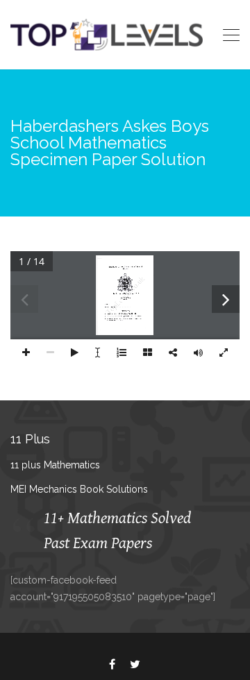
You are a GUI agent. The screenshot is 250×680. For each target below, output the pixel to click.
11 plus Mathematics (55, 464)
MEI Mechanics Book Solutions (79, 489)
